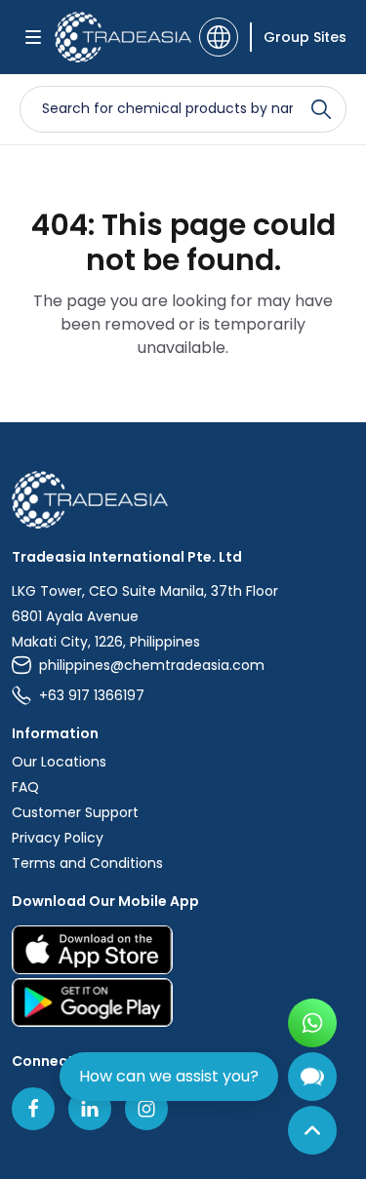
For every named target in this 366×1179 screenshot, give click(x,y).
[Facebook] (33, 1108)
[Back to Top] (312, 1130)
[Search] (321, 109)
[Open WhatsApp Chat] (312, 1023)
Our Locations (59, 761)
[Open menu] (33, 37)
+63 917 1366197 (91, 695)
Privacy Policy (57, 837)
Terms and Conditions (87, 863)
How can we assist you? (169, 1076)
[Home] (183, 500)
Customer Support (75, 812)
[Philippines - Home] (121, 37)
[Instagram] (146, 1108)
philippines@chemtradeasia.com (151, 665)
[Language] (218, 37)
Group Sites (305, 37)
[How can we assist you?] (312, 1076)
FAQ (25, 787)
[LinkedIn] (89, 1108)
